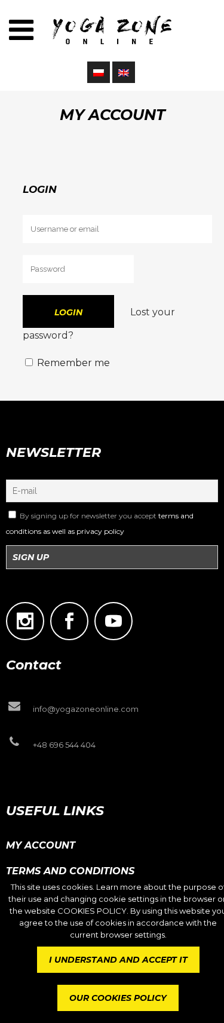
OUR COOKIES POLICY (118, 998)
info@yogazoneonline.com (86, 709)
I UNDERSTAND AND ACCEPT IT (118, 959)
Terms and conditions (70, 871)
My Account (40, 845)
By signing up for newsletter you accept (100, 523)
